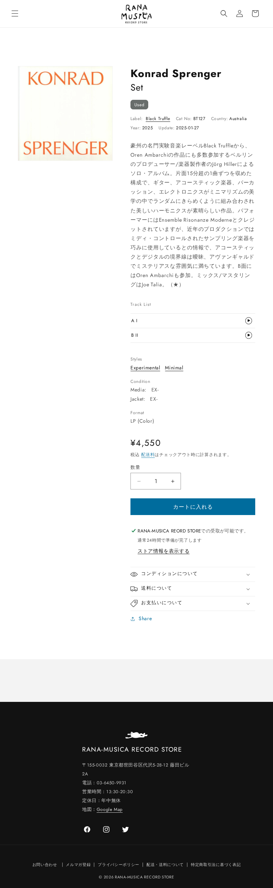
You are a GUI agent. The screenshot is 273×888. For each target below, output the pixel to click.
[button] (15, 13)
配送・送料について (165, 864)
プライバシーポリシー (118, 864)
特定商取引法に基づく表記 (216, 864)
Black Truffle (158, 118)
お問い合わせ (44, 864)
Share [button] (145, 618)
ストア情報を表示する (163, 550)
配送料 (148, 454)
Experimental (145, 367)
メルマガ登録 (78, 864)
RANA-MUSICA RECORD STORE (144, 877)
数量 (135, 467)
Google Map (110, 809)
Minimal (174, 367)
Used (139, 104)
